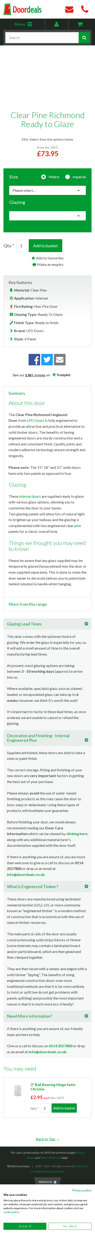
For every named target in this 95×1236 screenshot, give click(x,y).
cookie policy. (11, 1212)
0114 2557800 (60, 1046)
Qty (7, 245)
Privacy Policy (55, 1171)
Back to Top (46, 1139)
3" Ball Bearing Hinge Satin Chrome (52, 1086)
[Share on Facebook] (34, 359)
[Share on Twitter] (47, 359)
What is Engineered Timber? (32, 886)
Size (13, 176)
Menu (29, 25)
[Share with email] (59, 359)
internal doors (30, 496)
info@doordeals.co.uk (26, 874)
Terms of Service (50, 1157)
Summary (17, 393)
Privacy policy (82, 1190)
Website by (45, 1181)
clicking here (76, 833)
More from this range (28, 604)
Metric (54, 177)
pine (77, 525)
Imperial (79, 177)
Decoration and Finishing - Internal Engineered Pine (38, 738)
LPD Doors (35, 420)
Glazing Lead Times (24, 623)
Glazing (17, 202)
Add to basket (45, 245)
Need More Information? (29, 1016)
